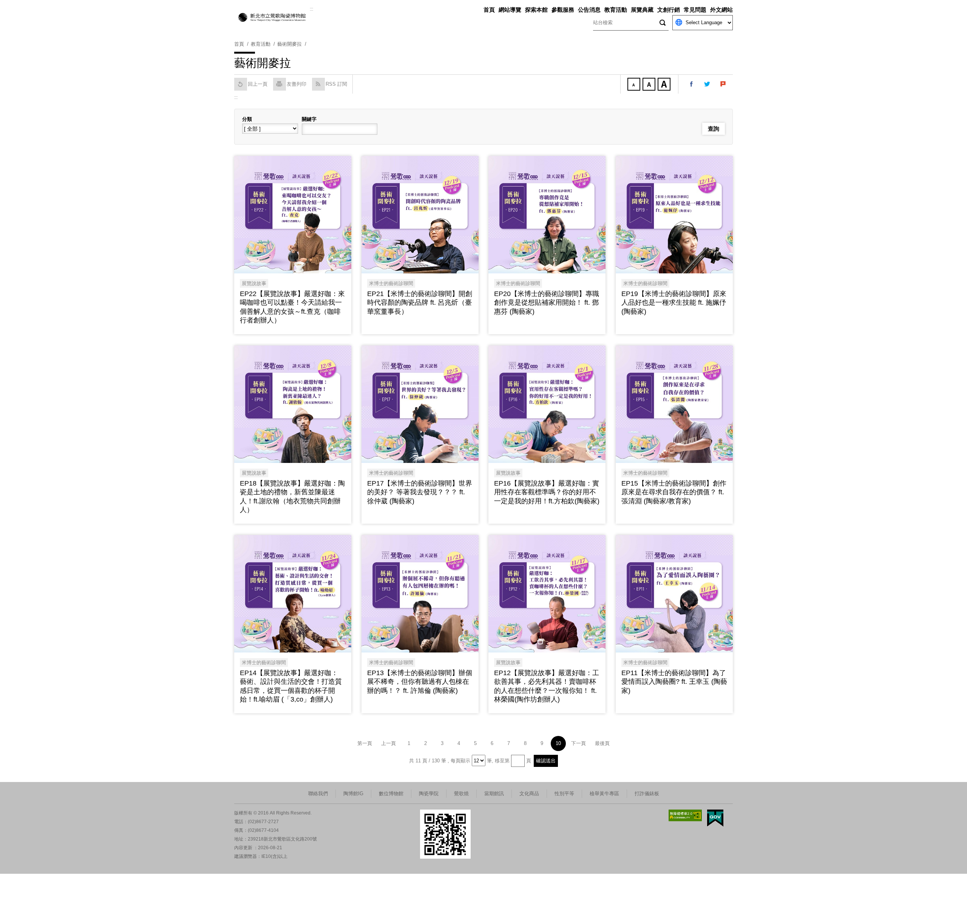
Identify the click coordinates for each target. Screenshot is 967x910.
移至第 (502, 760)
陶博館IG (353, 793)
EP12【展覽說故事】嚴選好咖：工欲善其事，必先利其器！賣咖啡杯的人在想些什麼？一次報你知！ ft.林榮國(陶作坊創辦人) (546, 686)
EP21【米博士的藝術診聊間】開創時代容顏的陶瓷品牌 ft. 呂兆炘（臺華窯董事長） (419, 302)
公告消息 (589, 9)
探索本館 (536, 9)
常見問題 (695, 9)
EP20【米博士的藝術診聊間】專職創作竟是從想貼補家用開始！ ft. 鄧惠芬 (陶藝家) (546, 302)
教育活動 (615, 9)
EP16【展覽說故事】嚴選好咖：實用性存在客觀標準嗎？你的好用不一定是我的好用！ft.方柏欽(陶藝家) (546, 492)
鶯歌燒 (461, 793)
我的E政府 (715, 818)
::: (311, 9)
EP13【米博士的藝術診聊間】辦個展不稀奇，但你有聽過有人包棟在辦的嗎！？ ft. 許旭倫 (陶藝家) (419, 681)
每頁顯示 (460, 760)
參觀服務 (562, 9)
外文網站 (721, 9)
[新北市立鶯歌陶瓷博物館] (272, 17)
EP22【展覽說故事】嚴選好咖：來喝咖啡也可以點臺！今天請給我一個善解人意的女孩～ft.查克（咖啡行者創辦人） (292, 307)
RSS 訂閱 (336, 84)
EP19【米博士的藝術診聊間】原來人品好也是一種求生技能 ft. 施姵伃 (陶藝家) (673, 302)
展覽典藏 (642, 9)
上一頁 (388, 743)
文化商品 (529, 793)
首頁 (489, 9)
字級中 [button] (649, 85)
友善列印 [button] (296, 84)
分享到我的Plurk (723, 84)
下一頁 (578, 743)
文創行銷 (668, 9)
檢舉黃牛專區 (604, 793)
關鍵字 (309, 119)
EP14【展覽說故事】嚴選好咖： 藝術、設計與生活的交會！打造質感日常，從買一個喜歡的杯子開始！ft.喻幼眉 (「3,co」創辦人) (291, 686)
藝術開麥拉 (289, 44)
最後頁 (602, 743)
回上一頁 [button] (257, 84)
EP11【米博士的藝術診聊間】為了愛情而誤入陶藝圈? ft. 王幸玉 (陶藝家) (674, 681)
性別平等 (564, 793)
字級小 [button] (634, 85)
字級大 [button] (664, 85)
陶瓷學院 (429, 793)
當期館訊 (494, 793)
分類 (247, 119)
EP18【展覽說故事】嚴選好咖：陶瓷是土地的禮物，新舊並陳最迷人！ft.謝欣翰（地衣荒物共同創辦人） (292, 497)
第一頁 (364, 743)
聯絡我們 (318, 793)
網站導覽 (510, 9)
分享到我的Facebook (691, 84)
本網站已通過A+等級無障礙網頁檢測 (685, 815)
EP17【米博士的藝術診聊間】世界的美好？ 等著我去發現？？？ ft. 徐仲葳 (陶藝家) (419, 492)
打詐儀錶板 (647, 793)
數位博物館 (391, 793)
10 (558, 743)
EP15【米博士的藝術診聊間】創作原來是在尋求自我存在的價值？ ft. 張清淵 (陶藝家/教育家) (673, 492)
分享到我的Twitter (707, 84)
